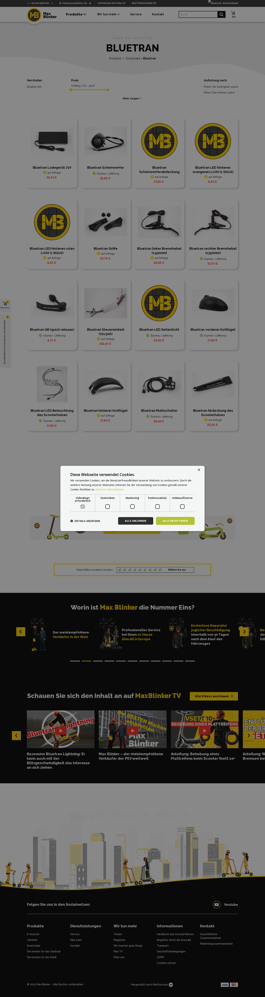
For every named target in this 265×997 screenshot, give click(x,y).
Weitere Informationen (109, 489)
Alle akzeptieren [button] (175, 520)
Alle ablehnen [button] (135, 520)
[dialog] (132, 498)
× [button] (198, 470)
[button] (85, 521)
